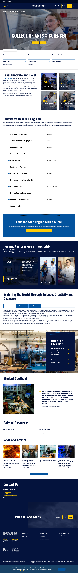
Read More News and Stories (39, 473)
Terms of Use (60, 561)
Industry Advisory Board (45, 429)
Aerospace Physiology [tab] (31, 134)
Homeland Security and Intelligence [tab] (31, 180)
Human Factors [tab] (33, 186)
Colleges (23, 11)
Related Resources (56, 61)
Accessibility (33, 561)
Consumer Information (44, 539)
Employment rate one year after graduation (48, 102)
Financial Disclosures (44, 542)
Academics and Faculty (13, 11)
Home (4, 11)
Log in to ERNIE (62, 535)
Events (53, 58)
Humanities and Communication (55, 353)
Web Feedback (66, 561)
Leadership (30, 58)
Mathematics (54, 357)
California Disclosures (44, 550)
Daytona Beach (8, 78)
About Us (5, 58)
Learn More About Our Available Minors (38, 230)
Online (4, 1)
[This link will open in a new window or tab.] (59, 533)
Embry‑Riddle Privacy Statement (26, 570)
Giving (23, 542)
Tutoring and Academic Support (47, 433)
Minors (29, 54)
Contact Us (30, 64)
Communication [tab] (31, 147)
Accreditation (42, 536)
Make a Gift (6, 433)
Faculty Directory (25, 536)
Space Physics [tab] (31, 206)
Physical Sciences (55, 359)
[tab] (9, 306)
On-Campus (9, 1)
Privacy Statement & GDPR (52, 561)
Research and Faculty (57, 54)
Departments (6, 61)
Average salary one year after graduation (66, 102)
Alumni (23, 539)
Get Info (57, 6)
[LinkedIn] (4, 497)
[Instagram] (7, 497)
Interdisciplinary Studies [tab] (31, 199)
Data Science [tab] (34, 160)
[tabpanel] (39, 316)
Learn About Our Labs (12, 279)
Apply (43, 42)
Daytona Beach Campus (9, 429)
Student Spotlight (32, 61)
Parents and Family (25, 533)
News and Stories (7, 64)
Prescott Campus (6, 545)
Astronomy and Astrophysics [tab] (31, 141)
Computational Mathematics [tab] (31, 154)
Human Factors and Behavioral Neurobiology (58, 349)
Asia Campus (14, 545)
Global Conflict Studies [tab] (31, 173)
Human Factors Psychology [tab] (31, 193)
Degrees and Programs (8, 54)
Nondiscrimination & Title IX (41, 561)
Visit (63, 6)
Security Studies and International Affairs (56, 363)
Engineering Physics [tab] (37, 167)
